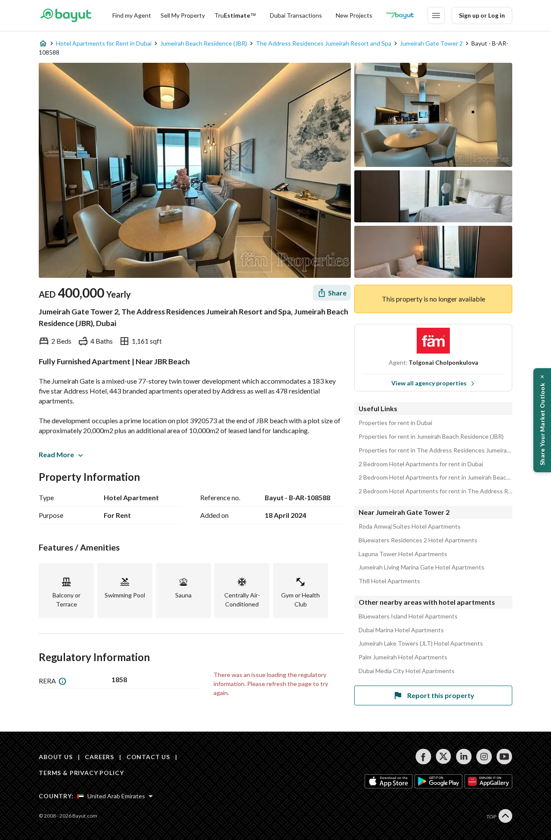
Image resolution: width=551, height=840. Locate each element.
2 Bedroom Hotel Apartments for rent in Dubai (421, 464)
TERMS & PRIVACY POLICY (81, 772)
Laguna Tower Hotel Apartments (403, 554)
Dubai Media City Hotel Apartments (407, 671)
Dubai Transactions (296, 15)
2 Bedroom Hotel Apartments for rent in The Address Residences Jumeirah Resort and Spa (435, 491)
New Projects (354, 15)
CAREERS (99, 756)
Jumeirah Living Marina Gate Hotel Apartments (421, 567)
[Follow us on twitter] (444, 756)
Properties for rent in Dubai (395, 422)
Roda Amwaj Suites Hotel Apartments (410, 526)
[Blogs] (400, 15)
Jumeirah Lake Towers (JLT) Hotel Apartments (421, 643)
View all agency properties (429, 383)
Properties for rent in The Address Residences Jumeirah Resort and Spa (435, 450)
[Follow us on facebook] (423, 756)
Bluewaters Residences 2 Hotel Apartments (418, 540)
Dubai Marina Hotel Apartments (401, 630)
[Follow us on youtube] (504, 756)
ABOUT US (56, 756)
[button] (542, 420)
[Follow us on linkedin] (464, 756)
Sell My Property (183, 15)
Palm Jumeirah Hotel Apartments (403, 657)
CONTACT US (148, 756)
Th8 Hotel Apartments (389, 581)
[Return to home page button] (66, 15)
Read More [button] (56, 454)
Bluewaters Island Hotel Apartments (408, 616)
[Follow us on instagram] (484, 756)
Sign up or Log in (482, 15)
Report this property (440, 695)
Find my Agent (131, 15)
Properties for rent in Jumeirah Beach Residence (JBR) (431, 436)
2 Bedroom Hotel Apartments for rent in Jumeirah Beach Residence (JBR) (435, 477)
